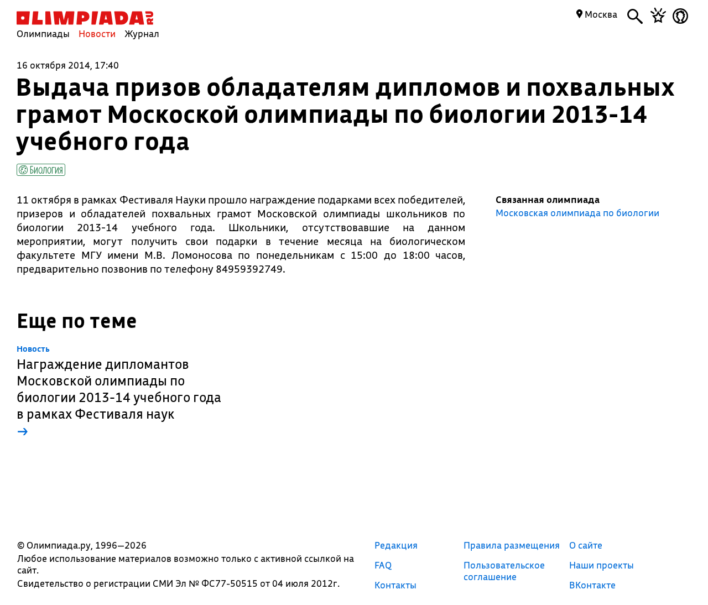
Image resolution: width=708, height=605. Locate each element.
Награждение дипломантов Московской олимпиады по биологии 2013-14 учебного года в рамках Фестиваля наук (119, 392)
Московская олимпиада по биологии (577, 212)
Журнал (141, 33)
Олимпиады (43, 33)
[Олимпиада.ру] (85, 18)
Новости (97, 33)
